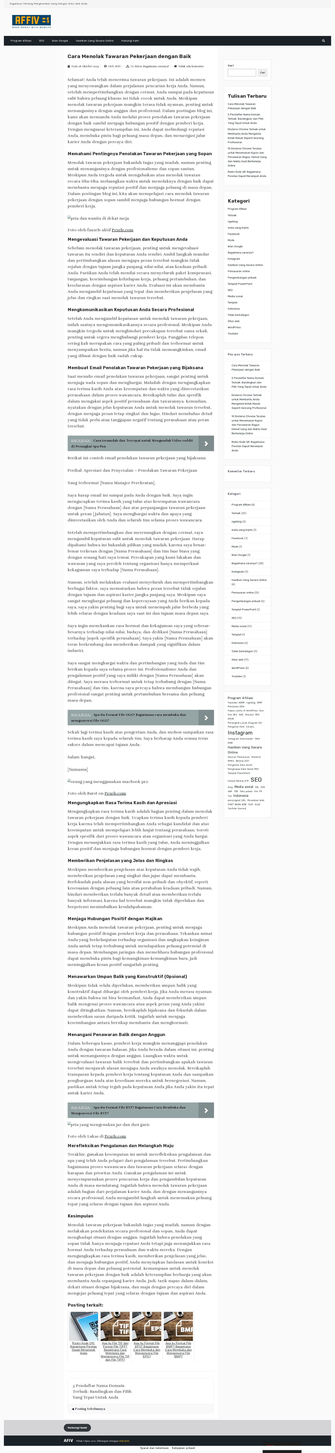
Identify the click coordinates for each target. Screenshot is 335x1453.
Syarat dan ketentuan (154, 1448)
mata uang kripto (238, 227)
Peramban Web (256, 800)
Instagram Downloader (240, 739)
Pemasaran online (239, 271)
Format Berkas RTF (238, 781)
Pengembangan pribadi (242, 277)
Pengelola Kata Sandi (240, 765)
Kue (262, 710)
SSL (257, 787)
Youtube (233, 333)
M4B (230, 743)
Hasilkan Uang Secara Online (95, 40)
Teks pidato (246, 791)
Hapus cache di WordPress (243, 710)
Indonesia (234, 308)
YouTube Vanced (237, 808)
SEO (41, 40)
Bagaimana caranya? (156, 66)
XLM (250, 804)
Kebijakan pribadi (183, 1448)
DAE (241, 714)
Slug (230, 787)
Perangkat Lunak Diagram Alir (245, 723)
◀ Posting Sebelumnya (88, 1409)
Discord (249, 714)
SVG (263, 787)
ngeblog (233, 221)
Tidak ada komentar (191, 66)
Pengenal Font (236, 727)
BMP (259, 702)
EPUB (231, 719)
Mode (231, 240)
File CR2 (232, 714)
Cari (231, 65)
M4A (257, 739)
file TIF (258, 791)
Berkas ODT (242, 761)
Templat (232, 302)
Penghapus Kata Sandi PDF (243, 769)
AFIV (118, 66)
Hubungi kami (130, 40)
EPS (257, 714)
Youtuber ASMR (236, 702)
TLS (230, 796)
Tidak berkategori (238, 314)
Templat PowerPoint (240, 283)
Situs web (234, 321)
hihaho (250, 727)
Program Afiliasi (21, 40)
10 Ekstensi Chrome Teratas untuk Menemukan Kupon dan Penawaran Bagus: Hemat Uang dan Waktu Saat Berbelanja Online (247, 157)
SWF (230, 791)
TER (236, 791)
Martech (256, 757)
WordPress (234, 327)
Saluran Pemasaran (239, 757)
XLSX (257, 804)
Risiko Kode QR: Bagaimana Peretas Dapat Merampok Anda (248, 446)
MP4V (231, 761)
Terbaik (232, 215)
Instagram (234, 258)
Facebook (234, 233)
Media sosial (235, 296)
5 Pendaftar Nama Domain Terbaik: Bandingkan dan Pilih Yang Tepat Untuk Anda (245, 118)
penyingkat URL (237, 800)
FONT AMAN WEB (237, 804)
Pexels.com (122, 230)
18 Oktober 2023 (89, 66)
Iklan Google (60, 40)
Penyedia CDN (236, 706)
